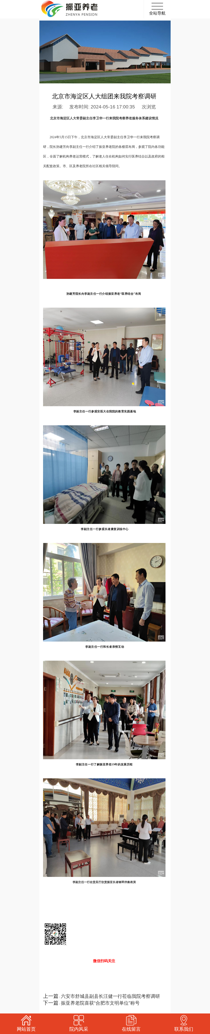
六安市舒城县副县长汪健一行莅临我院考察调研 (110, 996)
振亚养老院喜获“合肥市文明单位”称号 (100, 1003)
